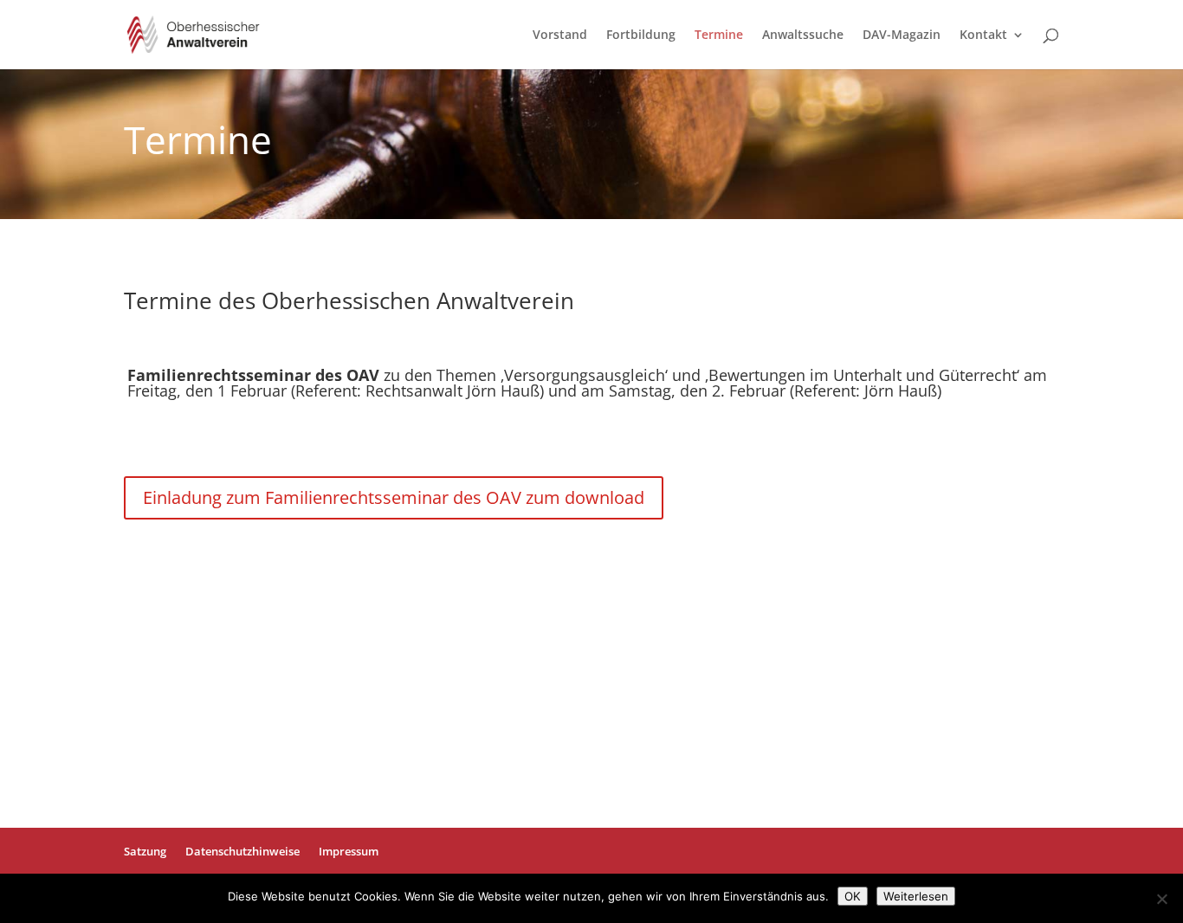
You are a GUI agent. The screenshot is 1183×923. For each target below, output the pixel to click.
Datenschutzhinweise (242, 851)
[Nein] (1161, 898)
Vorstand (560, 35)
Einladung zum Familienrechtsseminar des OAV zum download (393, 497)
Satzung (145, 851)
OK (852, 896)
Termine (719, 35)
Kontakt (983, 35)
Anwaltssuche (803, 35)
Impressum (348, 851)
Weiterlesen (915, 896)
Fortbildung (641, 35)
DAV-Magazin (902, 35)
